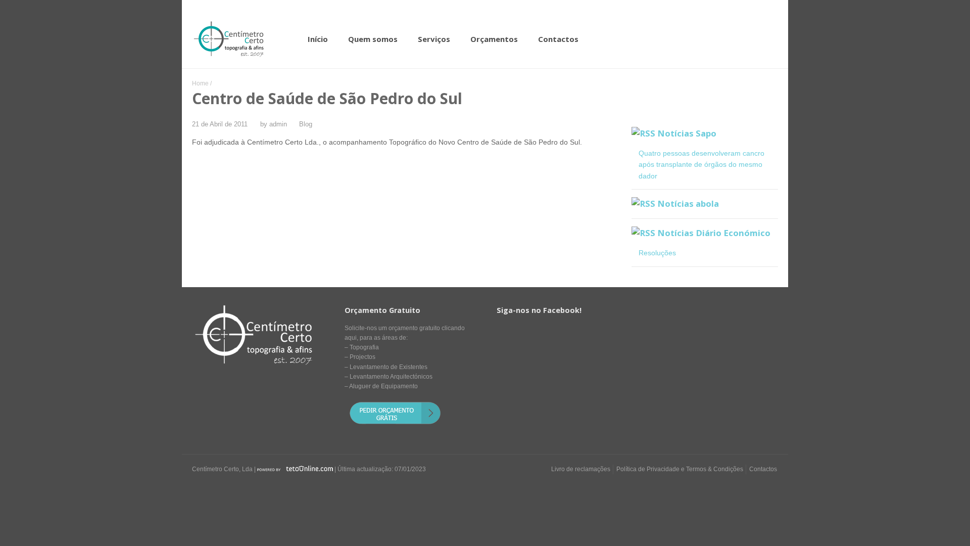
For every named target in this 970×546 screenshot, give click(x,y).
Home (200, 83)
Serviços (434, 39)
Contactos (558, 39)
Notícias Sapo (686, 133)
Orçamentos (494, 39)
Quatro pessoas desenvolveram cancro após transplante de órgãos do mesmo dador (701, 164)
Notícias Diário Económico (713, 233)
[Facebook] (751, 488)
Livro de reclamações (580, 469)
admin (278, 124)
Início (318, 39)
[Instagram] (770, 488)
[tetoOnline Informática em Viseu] (295, 469)
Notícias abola (688, 203)
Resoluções (657, 253)
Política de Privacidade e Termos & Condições (679, 469)
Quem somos (373, 39)
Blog (305, 124)
